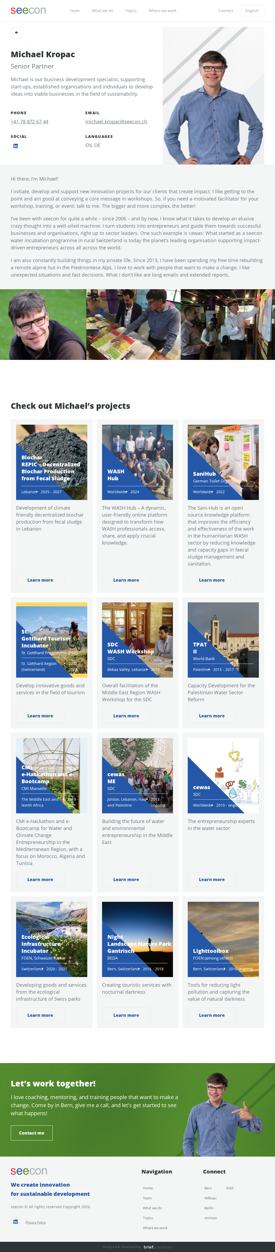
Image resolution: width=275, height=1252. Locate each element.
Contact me (31, 1133)
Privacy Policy (36, 1222)
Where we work (162, 10)
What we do (102, 10)
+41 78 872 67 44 (29, 121)
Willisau (210, 1198)
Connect (225, 10)
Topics (131, 10)
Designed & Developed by (122, 1246)
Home (148, 1188)
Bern (208, 1188)
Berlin (209, 1208)
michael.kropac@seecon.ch (116, 121)
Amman (210, 1217)
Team (75, 10)
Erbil (229, 1188)
